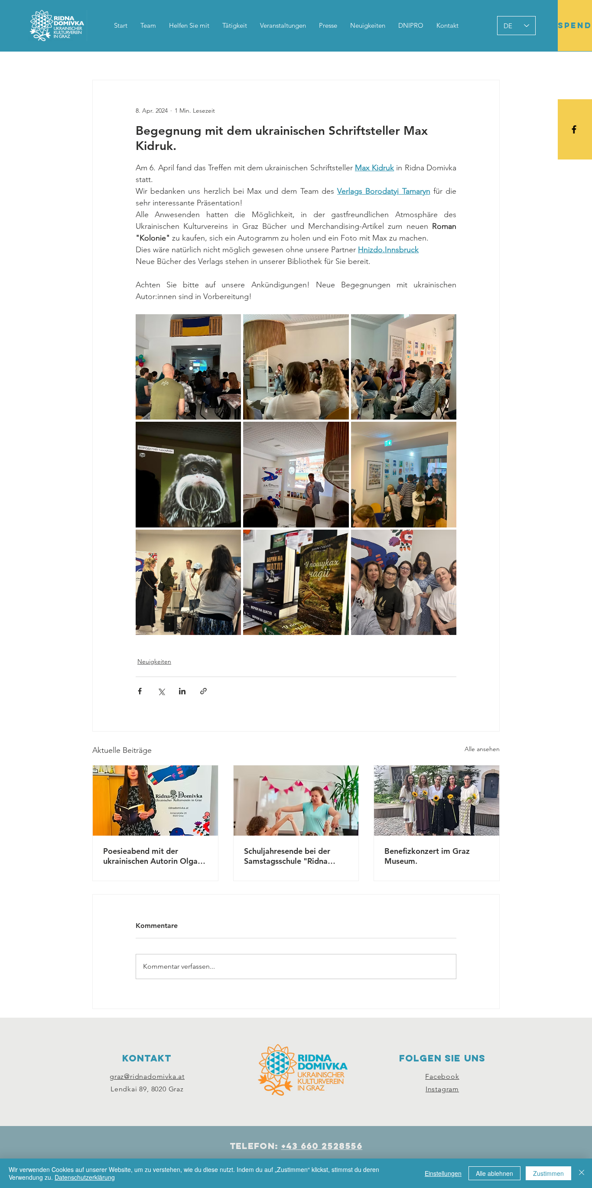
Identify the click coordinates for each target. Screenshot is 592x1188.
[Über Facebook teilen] (140, 691)
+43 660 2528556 (322, 1145)
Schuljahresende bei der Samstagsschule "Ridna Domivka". (287, 856)
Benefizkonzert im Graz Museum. (427, 856)
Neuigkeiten (154, 661)
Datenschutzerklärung (85, 1177)
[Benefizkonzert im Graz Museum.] (436, 800)
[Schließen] (581, 1173)
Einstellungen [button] (443, 1173)
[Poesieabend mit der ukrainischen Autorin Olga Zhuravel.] (155, 800)
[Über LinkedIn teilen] (182, 691)
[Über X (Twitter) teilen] (161, 691)
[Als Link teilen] (203, 691)
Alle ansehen (482, 749)
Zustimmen (548, 1173)
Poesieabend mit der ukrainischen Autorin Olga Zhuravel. (150, 856)
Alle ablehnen (494, 1173)
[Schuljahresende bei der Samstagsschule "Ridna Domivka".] (296, 800)
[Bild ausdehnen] (188, 367)
